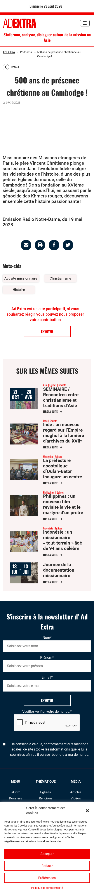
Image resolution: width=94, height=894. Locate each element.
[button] (87, 810)
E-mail (47, 677)
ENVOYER (47, 331)
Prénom (47, 657)
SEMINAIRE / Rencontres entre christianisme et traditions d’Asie (60, 397)
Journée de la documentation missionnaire (58, 570)
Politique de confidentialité (47, 887)
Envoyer (47, 700)
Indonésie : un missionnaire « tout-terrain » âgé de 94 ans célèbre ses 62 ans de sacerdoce (62, 545)
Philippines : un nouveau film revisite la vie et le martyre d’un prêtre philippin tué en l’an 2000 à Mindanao (63, 510)
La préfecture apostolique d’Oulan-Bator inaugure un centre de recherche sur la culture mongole (63, 474)
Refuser (47, 866)
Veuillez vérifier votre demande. (47, 711)
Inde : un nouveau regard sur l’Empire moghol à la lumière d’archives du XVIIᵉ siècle (63, 435)
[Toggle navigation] (85, 23)
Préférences (47, 878)
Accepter (47, 854)
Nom (47, 638)
